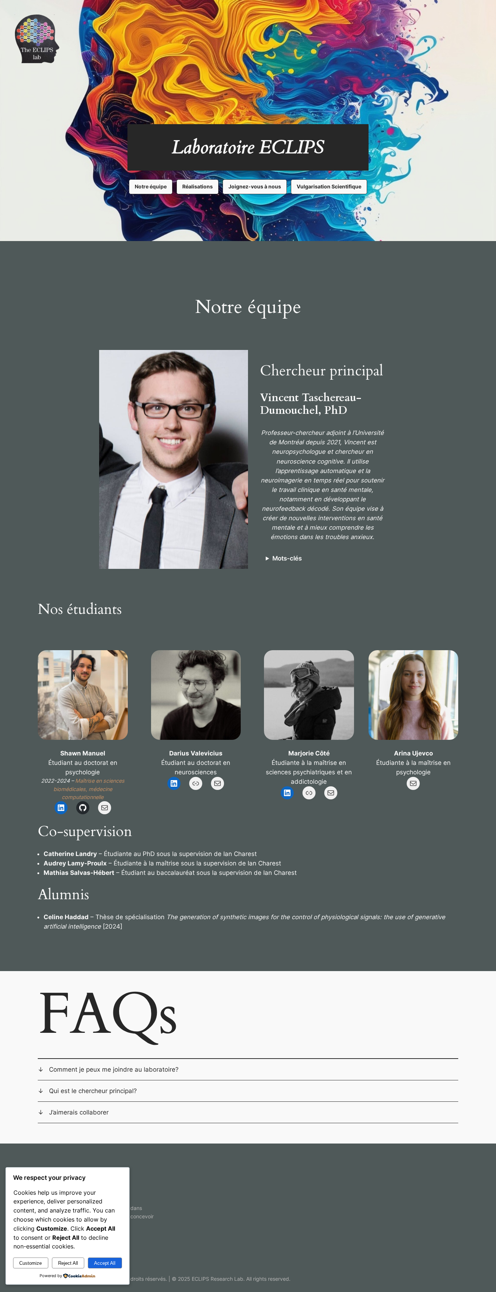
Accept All (104, 1263)
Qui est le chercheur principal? (93, 1091)
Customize (30, 1263)
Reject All (68, 1263)
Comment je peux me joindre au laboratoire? (114, 1069)
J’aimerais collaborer (79, 1112)
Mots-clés (287, 558)
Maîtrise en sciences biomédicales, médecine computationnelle (89, 789)
